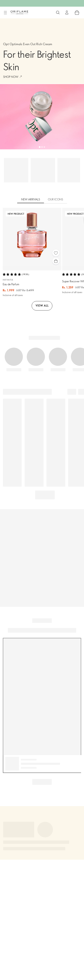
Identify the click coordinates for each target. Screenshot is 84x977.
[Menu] (5, 12)
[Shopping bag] (77, 12)
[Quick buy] (55, 261)
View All (42, 305)
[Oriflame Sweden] (19, 12)
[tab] (30, 200)
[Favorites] (55, 253)
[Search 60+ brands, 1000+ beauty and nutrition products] (58, 12)
